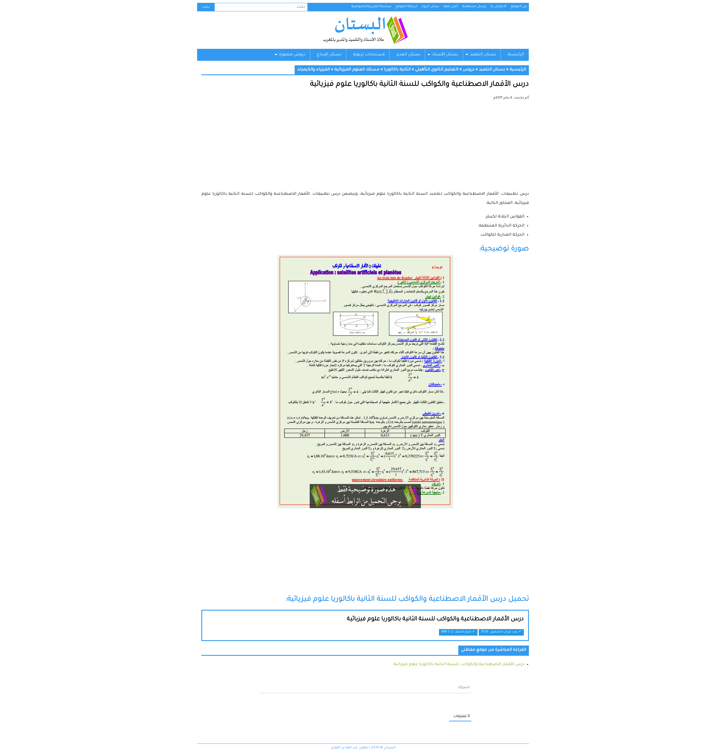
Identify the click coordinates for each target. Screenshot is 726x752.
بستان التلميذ (483, 55)
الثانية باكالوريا (397, 70)
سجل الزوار (430, 7)
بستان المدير (408, 55)
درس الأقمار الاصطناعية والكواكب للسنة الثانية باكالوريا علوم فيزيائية (435, 619)
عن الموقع (519, 7)
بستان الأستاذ (445, 55)
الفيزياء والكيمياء (313, 70)
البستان (365, 30)
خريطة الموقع (406, 7)
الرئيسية (516, 55)
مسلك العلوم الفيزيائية (356, 70)
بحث (206, 7)
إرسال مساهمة (474, 7)
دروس (468, 70)
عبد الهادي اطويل (344, 748)
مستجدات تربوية (369, 55)
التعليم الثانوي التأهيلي (436, 70)
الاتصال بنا (498, 7)
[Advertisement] (365, 147)
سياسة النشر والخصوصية (371, 7)
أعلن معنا (450, 7)
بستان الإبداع (329, 55)
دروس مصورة (292, 55)
